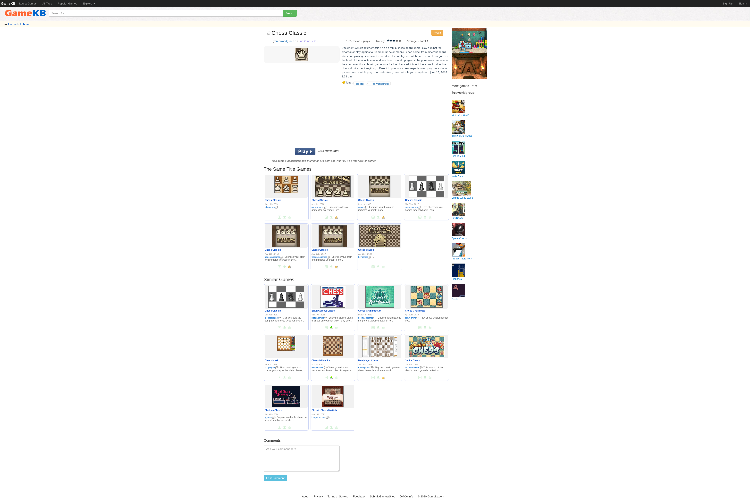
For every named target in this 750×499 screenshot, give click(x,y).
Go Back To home (19, 24)
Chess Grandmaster (369, 310)
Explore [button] (88, 3)
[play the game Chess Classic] (286, 183)
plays (366, 41)
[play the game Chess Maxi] (286, 342)
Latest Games (28, 3)
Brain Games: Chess (323, 310)
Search (290, 13)
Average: (412, 41)
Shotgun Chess (273, 410)
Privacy (318, 496)
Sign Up (728, 3)
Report (437, 32)
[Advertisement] (312, 116)
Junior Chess (412, 360)
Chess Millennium (321, 360)
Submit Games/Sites (382, 496)
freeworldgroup (284, 41)
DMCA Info (406, 496)
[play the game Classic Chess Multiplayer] (333, 395)
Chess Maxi (271, 360)
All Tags (47, 3)
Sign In (742, 3)
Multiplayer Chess (368, 360)
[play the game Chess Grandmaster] (379, 296)
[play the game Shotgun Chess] (286, 395)
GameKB (8, 3)
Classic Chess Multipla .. (325, 410)
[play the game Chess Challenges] (427, 296)
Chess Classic (273, 200)
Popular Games (67, 3)
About (305, 496)
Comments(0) (330, 150)
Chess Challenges (415, 310)
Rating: (380, 41)
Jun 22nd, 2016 (308, 41)
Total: (423, 41)
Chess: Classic (413, 200)
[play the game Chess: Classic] (426, 185)
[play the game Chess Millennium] (333, 345)
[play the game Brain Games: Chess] (332, 296)
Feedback (359, 496)
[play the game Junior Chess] (426, 345)
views (356, 41)
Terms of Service (338, 496)
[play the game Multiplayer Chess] (379, 345)
